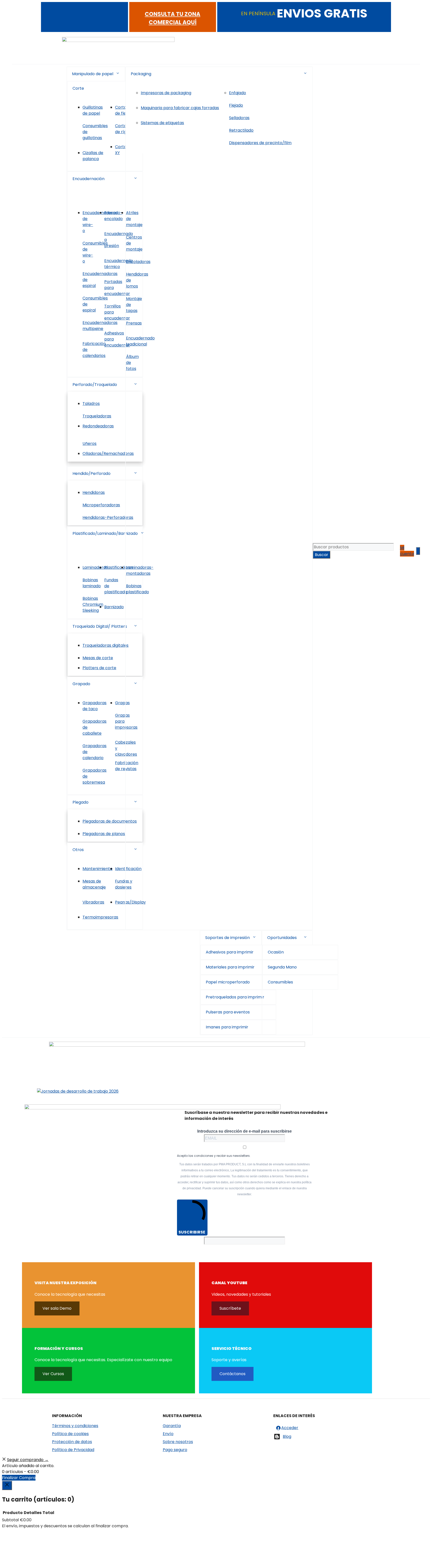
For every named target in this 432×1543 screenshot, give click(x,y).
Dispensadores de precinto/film (260, 143)
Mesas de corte (97, 658)
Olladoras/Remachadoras (108, 453)
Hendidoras (93, 492)
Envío (168, 1434)
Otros (78, 850)
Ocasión (276, 952)
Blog (287, 1436)
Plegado (80, 802)
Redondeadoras (98, 426)
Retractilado (241, 130)
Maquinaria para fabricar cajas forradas (180, 108)
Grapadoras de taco (94, 706)
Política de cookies (70, 1434)
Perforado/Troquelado (94, 384)
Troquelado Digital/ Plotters (99, 626)
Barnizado (114, 607)
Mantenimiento (97, 869)
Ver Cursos (53, 1374)
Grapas (122, 703)
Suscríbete (230, 1308)
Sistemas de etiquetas (162, 123)
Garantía (172, 1426)
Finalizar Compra (19, 1478)
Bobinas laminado (91, 583)
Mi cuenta (407, 551)
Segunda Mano (282, 967)
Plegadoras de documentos (109, 821)
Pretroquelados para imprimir (235, 997)
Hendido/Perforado (91, 473)
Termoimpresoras (100, 917)
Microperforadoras (101, 505)
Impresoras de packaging (166, 93)
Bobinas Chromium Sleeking (92, 604)
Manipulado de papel (92, 74)
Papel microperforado (228, 982)
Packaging (141, 74)
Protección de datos (72, 1442)
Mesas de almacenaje (94, 884)
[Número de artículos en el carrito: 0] (418, 551)
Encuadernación (88, 179)
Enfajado (237, 93)
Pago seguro (175, 1450)
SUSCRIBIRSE (191, 1232)
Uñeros (89, 443)
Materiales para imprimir (230, 967)
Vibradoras (93, 902)
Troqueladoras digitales (105, 645)
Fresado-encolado (113, 216)
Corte (78, 88)
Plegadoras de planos (103, 834)
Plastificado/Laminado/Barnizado (105, 533)
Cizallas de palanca (92, 156)
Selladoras (239, 118)
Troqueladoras (96, 416)
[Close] (7, 1485)
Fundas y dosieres (123, 884)
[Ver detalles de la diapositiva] (77, 1091)
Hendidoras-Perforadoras (107, 517)
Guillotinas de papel (92, 110)
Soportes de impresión (227, 937)
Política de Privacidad (73, 1450)
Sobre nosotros (178, 1442)
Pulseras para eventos (228, 1012)
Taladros (91, 403)
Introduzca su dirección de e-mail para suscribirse (244, 1131)
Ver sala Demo (57, 1308)
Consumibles (280, 982)
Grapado (81, 684)
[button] (118, 74)
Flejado (236, 105)
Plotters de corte (99, 668)
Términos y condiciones (75, 1426)
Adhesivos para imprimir (230, 952)
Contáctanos (233, 1374)
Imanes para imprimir (227, 1027)
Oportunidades (282, 937)
